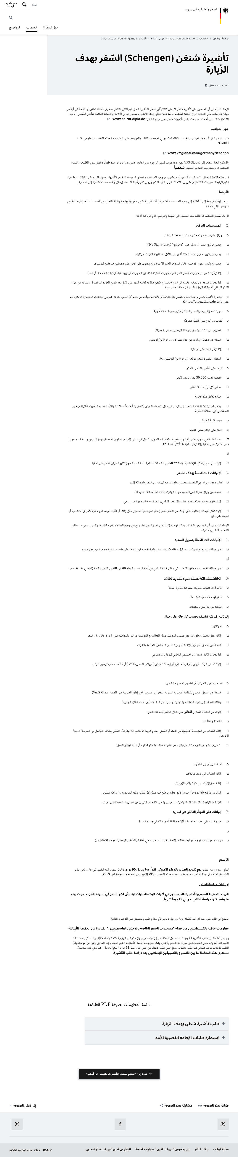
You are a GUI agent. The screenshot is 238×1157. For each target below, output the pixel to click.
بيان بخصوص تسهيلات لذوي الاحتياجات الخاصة (163, 1149)
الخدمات (31, 28)
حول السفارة (50, 27)
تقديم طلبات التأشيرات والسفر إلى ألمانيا (173, 38)
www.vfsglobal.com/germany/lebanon (198, 153)
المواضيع (14, 27)
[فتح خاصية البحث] (12, 16)
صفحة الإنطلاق (221, 38)
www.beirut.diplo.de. (128, 119)
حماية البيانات (221, 1149)
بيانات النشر (201, 1149)
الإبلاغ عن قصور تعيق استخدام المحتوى (108, 1149)
